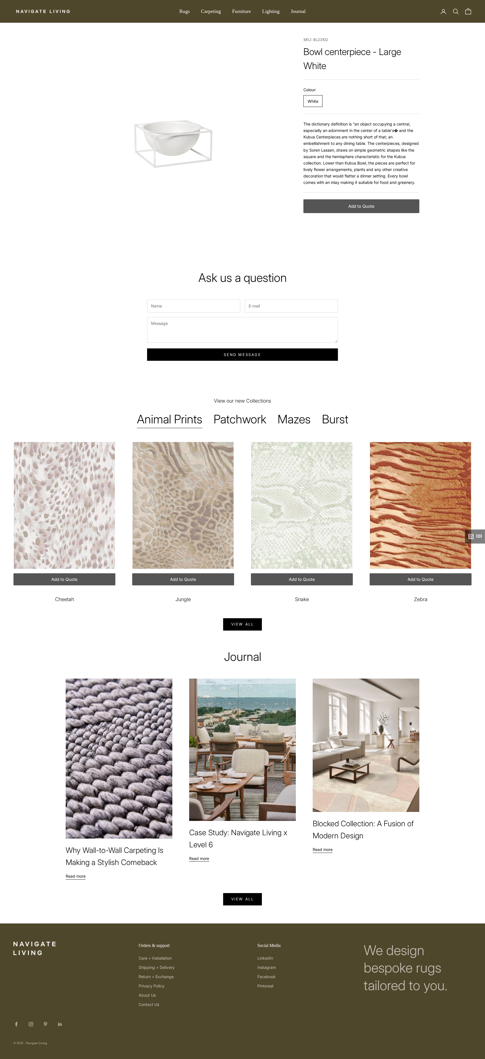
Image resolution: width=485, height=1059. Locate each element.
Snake (302, 599)
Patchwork (240, 419)
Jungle (183, 599)
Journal (298, 11)
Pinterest (265, 985)
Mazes (294, 419)
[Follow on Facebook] (16, 1024)
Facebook (266, 976)
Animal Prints (169, 419)
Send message (242, 354)
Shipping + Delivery (157, 967)
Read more (76, 876)
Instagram (266, 967)
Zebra (420, 599)
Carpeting (211, 11)
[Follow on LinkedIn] (60, 1024)
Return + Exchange (156, 976)
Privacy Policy (151, 985)
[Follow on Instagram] (31, 1024)
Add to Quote (361, 206)
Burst (335, 419)
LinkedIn (265, 958)
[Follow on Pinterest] (45, 1024)
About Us (147, 995)
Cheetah (64, 599)
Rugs (184, 11)
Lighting (271, 11)
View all (242, 624)
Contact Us (149, 1004)
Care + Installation (155, 958)
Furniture (241, 11)
